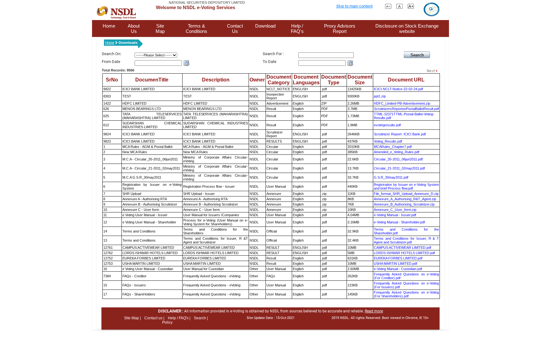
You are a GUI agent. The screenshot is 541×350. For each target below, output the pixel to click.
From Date (111, 61)
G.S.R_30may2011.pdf (391, 177)
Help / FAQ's (297, 28)
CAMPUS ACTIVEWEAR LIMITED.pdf (402, 247)
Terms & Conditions (196, 28)
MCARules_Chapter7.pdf (393, 147)
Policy (167, 322)
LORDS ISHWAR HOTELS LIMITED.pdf (404, 253)
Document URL (406, 79)
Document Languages (306, 79)
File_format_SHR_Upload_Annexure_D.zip (406, 194)
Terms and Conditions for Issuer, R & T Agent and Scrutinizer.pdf (406, 240)
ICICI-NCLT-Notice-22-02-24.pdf (398, 89)
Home (109, 26)
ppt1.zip (380, 96)
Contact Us (235, 28)
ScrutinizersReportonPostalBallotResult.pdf (406, 109)
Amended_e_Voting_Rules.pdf (396, 152)
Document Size (360, 79)
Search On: (111, 53)
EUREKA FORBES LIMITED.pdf (398, 258)
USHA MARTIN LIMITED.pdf (395, 263)
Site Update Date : (271, 318)
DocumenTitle (151, 79)
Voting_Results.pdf (388, 141)
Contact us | (154, 318)
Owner (257, 79)
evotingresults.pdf (387, 125)
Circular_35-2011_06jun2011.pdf (398, 159)
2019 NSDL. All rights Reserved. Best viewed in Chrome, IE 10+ (380, 318)
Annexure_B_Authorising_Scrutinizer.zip (404, 204)
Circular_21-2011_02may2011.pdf (399, 168)
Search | (201, 318)
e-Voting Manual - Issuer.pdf (395, 215)
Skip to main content (354, 6)
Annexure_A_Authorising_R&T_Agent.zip (405, 199)
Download (265, 26)
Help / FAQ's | (179, 318)
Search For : (273, 53)
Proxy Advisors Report (339, 28)
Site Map (160, 28)
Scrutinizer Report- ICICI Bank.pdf (400, 134)
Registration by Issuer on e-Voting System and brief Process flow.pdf (406, 186)
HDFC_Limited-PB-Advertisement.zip (402, 103)
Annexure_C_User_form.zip (395, 210)
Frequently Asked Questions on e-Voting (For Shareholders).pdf (406, 294)
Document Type (333, 79)
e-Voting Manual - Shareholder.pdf (399, 222)
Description (215, 79)
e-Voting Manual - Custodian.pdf (398, 269)
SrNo (112, 79)
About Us (134, 28)
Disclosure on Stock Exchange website (407, 28)
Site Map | (132, 318)
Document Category (278, 79)
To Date (269, 61)
